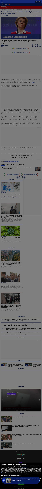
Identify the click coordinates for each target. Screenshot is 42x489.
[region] (21, 476)
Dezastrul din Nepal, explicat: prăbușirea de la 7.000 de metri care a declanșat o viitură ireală (24, 480)
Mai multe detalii (24, 467)
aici (1, 472)
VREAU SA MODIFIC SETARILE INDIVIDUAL (21, 486)
